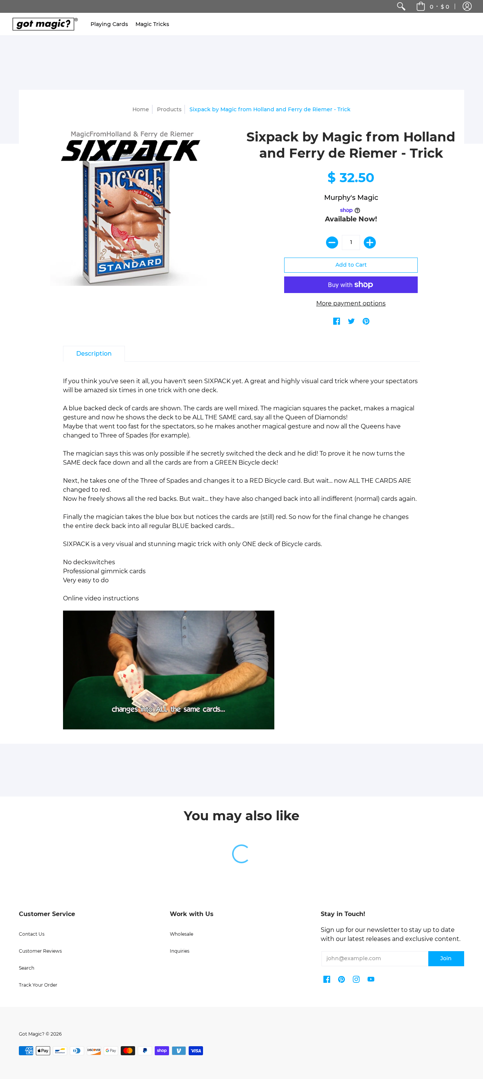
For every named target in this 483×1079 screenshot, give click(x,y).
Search (26, 968)
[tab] (94, 354)
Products (169, 109)
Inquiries (179, 951)
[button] (467, 6)
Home (140, 109)
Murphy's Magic (351, 197)
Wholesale (181, 934)
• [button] (439, 6)
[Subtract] (332, 242)
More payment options (351, 303)
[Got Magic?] (43, 24)
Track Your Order (38, 985)
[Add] (370, 242)
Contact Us (32, 934)
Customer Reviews (40, 951)
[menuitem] (401, 6)
